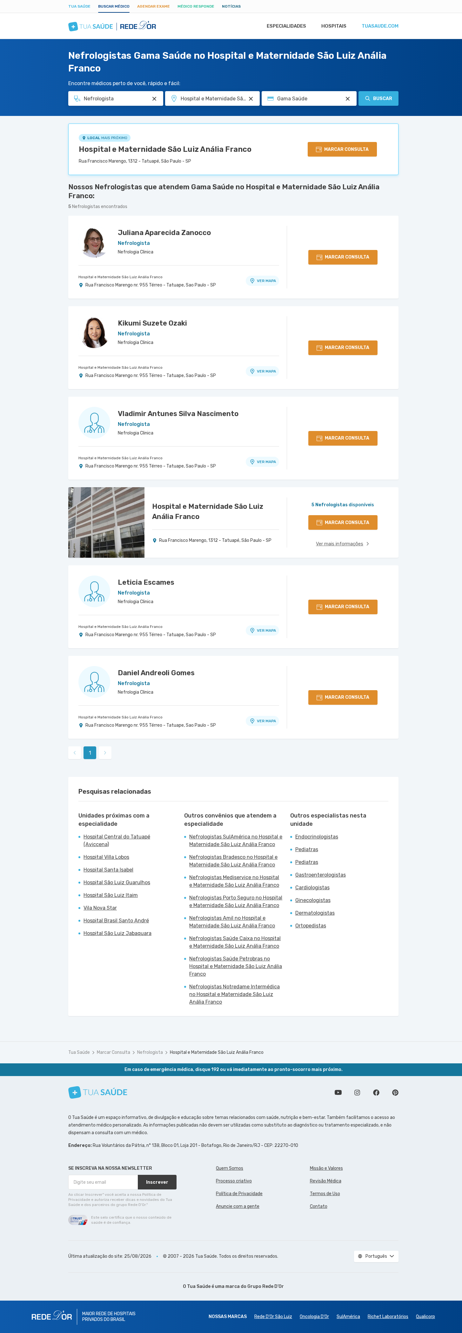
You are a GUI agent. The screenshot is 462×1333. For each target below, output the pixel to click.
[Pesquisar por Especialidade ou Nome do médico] (154, 99)
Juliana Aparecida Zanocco (164, 232)
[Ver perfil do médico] (94, 242)
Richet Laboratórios (388, 1316)
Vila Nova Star (100, 908)
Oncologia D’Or (314, 1316)
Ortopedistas (310, 926)
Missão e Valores (326, 1168)
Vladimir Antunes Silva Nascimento (178, 413)
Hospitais (333, 26)
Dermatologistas (315, 913)
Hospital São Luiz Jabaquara (117, 933)
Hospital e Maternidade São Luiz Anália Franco (165, 149)
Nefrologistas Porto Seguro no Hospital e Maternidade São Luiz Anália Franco (235, 901)
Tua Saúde (79, 6)
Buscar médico (114, 6)
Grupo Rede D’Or (265, 1286)
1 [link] (90, 753)
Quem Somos (229, 1168)
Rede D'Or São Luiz (273, 1316)
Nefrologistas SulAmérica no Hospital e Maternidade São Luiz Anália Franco (235, 840)
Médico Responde (195, 6)
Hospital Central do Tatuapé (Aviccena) (117, 840)
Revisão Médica (325, 1181)
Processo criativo (234, 1181)
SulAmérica (348, 1316)
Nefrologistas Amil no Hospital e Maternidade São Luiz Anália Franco (232, 922)
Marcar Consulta (113, 1052)
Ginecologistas (313, 900)
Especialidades (286, 26)
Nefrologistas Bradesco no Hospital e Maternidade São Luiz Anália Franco (233, 861)
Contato (318, 1206)
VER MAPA (266, 281)
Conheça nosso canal (338, 1092)
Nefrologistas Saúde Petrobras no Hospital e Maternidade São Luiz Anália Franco (235, 966)
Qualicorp (425, 1316)
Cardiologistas (312, 888)
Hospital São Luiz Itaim (111, 895)
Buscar (382, 98)
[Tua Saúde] (97, 1092)
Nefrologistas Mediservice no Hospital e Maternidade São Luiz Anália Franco (234, 881)
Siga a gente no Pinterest (395, 1092)
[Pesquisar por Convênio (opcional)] (348, 99)
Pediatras (306, 849)
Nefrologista (150, 1052)
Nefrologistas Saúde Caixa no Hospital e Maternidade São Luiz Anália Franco (235, 942)
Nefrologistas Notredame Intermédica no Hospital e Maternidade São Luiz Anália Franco (234, 994)
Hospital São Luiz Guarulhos (117, 882)
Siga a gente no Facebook (376, 1092)
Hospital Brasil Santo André (116, 921)
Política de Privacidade (239, 1193)
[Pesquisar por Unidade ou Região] (251, 99)
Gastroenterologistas (320, 875)
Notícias (231, 6)
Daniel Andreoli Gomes (156, 673)
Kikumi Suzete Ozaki (152, 323)
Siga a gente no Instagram (357, 1092)
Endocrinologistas (316, 837)
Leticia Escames (146, 582)
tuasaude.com (380, 26)
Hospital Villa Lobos (106, 857)
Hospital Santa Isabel (108, 870)
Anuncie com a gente (237, 1206)
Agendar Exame (153, 6)
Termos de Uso (325, 1193)
